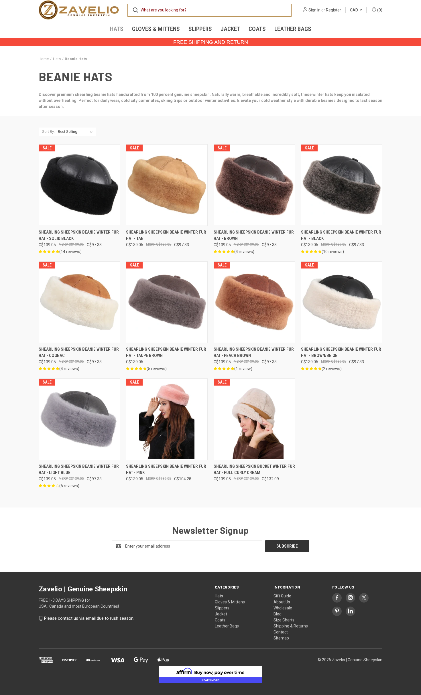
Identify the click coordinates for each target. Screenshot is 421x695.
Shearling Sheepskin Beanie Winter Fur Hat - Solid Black (79, 235)
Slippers (200, 28)
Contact (281, 632)
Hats (116, 28)
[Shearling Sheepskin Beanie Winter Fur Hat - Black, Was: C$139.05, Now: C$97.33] (341, 185)
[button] (210, 674)
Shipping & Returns (291, 626)
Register (333, 10)
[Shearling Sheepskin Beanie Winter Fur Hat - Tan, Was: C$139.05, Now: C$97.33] (166, 185)
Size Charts (284, 620)
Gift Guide (282, 596)
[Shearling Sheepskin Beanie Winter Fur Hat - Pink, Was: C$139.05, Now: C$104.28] (166, 419)
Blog (278, 614)
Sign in (314, 10)
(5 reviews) (157, 368)
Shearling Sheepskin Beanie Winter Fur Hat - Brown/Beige (341, 352)
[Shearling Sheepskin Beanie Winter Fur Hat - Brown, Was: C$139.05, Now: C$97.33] (254, 185)
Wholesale (283, 608)
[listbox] (76, 131)
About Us (282, 602)
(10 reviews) (333, 251)
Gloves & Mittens (156, 28)
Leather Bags (292, 28)
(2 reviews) (332, 368)
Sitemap (281, 638)
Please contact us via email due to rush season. (89, 618)
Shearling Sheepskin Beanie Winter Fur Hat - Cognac (79, 352)
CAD (354, 10)
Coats (257, 28)
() (379, 10)
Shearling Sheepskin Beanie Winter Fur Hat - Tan (166, 235)
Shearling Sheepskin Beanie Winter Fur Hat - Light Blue (79, 469)
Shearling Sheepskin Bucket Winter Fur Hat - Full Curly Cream (254, 469)
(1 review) (243, 368)
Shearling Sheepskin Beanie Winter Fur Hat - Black (341, 235)
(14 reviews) (70, 251)
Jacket (230, 28)
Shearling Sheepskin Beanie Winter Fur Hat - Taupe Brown (166, 352)
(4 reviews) (244, 251)
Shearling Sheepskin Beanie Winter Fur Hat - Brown (254, 235)
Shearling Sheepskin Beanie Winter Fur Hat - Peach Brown (254, 352)
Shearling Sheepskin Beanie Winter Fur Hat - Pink (166, 469)
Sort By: (48, 131)
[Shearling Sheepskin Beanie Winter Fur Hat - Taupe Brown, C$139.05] (166, 302)
